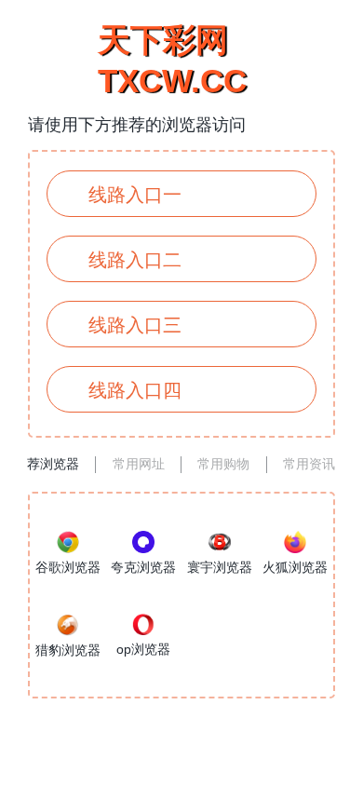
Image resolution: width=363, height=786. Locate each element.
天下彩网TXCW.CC (172, 60)
